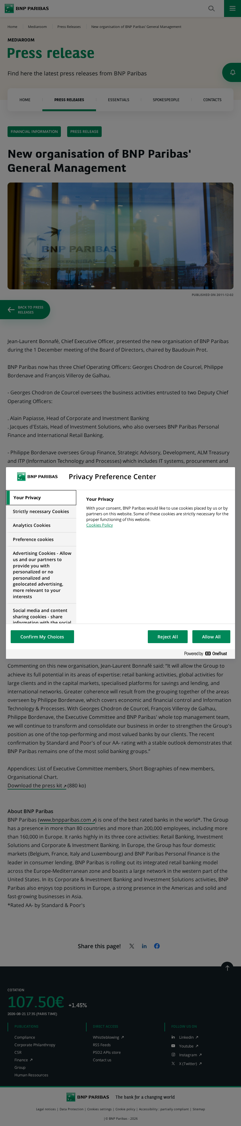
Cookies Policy (99, 525)
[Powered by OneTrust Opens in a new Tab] (208, 654)
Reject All (168, 637)
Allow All (211, 637)
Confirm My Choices (42, 637)
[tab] (41, 498)
